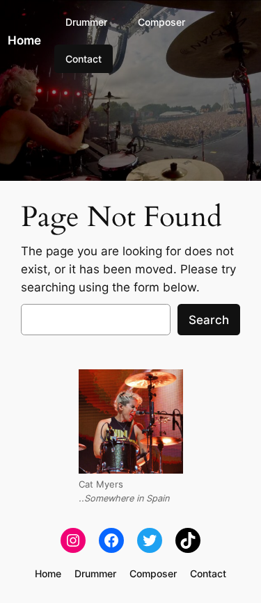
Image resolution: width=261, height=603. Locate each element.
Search (209, 320)
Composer (161, 22)
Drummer (86, 22)
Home (24, 40)
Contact (83, 59)
